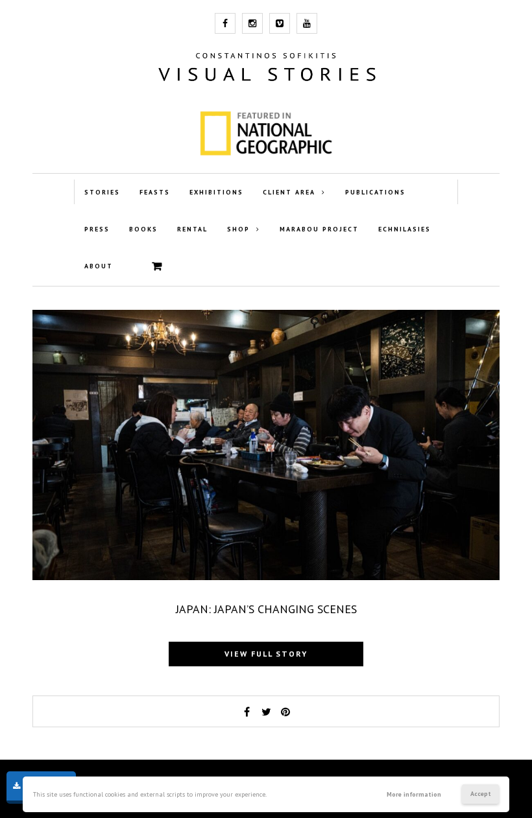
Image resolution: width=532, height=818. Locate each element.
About (98, 266)
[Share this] (246, 712)
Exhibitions (216, 192)
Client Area (289, 192)
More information (414, 794)
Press (97, 229)
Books (143, 229)
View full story (266, 654)
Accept (480, 793)
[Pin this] (285, 712)
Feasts (154, 192)
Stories (102, 192)
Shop (238, 229)
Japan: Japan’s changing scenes (266, 609)
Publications (375, 192)
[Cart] (157, 266)
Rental (192, 229)
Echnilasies (404, 229)
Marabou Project (319, 229)
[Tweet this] (266, 712)
